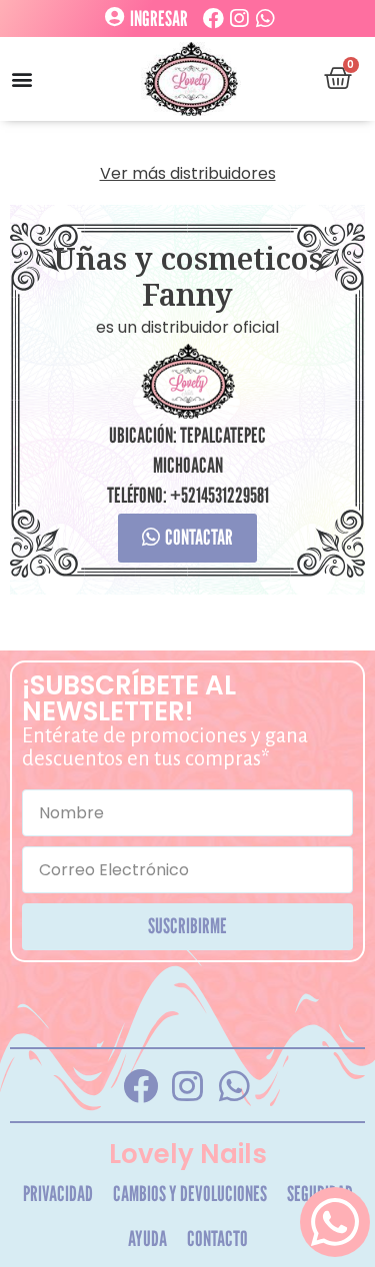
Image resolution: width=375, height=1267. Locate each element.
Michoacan (188, 465)
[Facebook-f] (141, 1085)
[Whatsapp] (265, 18)
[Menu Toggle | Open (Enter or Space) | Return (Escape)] (22, 79)
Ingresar (159, 19)
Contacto (217, 1238)
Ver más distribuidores (188, 173)
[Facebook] (213, 18)
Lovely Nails (188, 1154)
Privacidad (58, 1193)
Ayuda (147, 1238)
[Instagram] (239, 18)
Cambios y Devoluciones (190, 1193)
